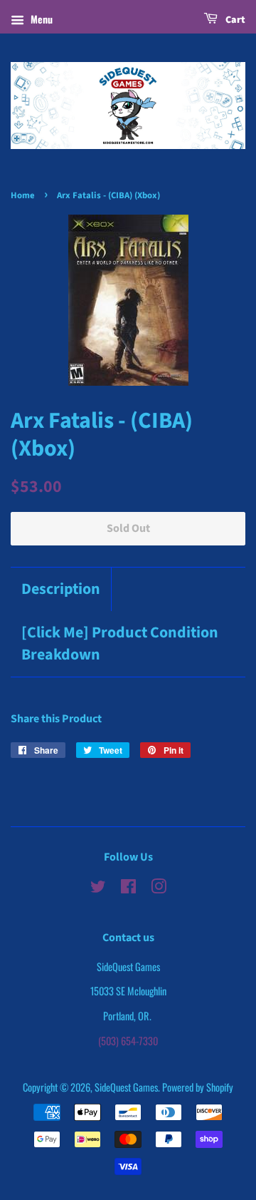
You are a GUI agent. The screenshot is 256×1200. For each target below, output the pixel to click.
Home (23, 195)
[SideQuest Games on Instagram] (158, 888)
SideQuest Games (126, 1087)
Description (60, 589)
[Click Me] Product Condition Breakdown (119, 644)
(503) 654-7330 (128, 1040)
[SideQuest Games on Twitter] (98, 888)
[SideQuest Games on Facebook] (128, 888)
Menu (40, 18)
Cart (234, 20)
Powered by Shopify (197, 1087)
